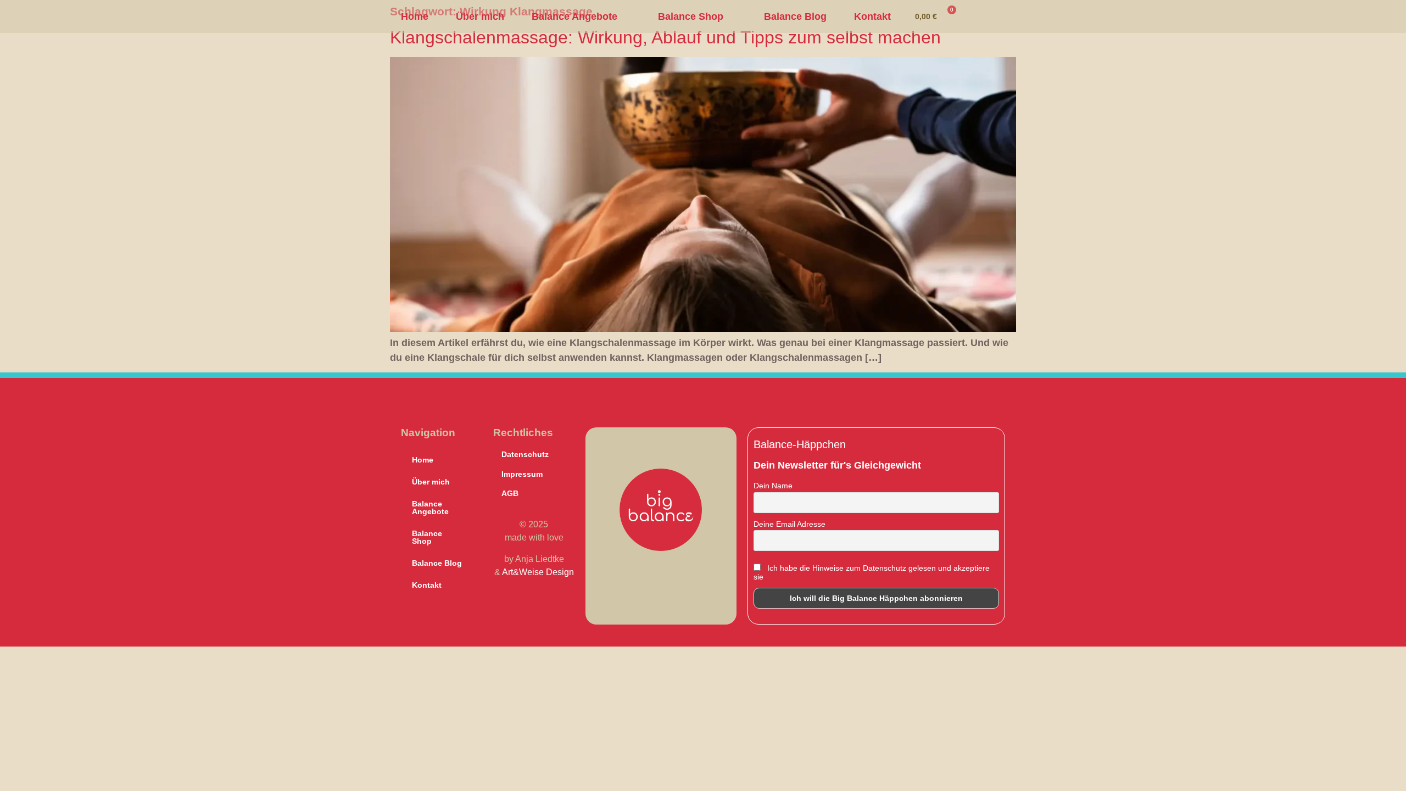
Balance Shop (690, 16)
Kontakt (872, 16)
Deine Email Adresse (789, 524)
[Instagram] (661, 573)
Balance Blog (795, 16)
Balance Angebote (574, 16)
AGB (509, 493)
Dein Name (773, 485)
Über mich (480, 16)
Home (414, 16)
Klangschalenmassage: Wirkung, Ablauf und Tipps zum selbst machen (665, 37)
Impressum (522, 474)
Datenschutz (525, 454)
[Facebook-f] (629, 573)
